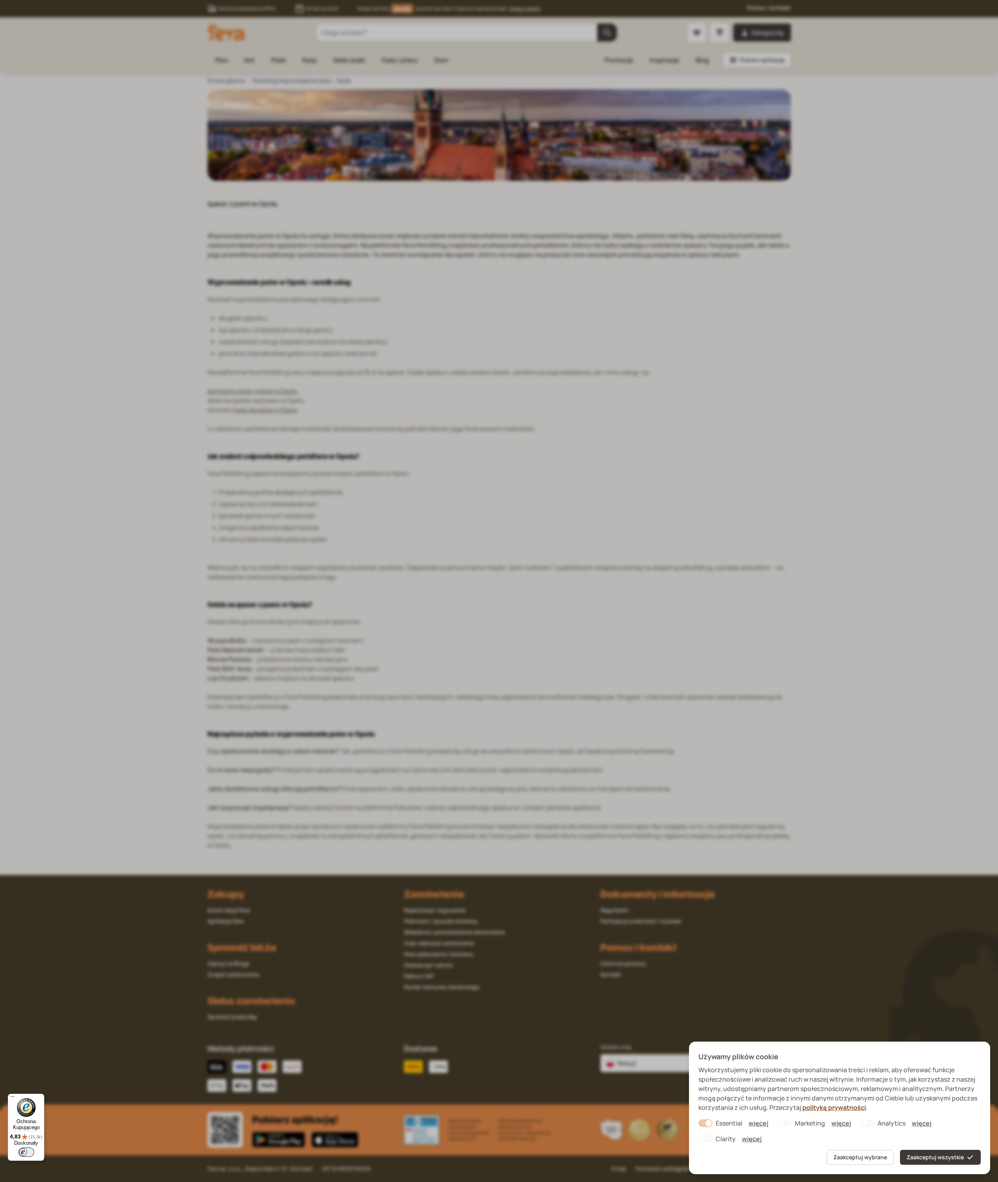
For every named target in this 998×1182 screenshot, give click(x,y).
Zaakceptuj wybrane (860, 1157)
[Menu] (12, 1098)
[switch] (26, 1152)
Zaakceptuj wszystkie (935, 1157)
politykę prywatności (834, 1107)
